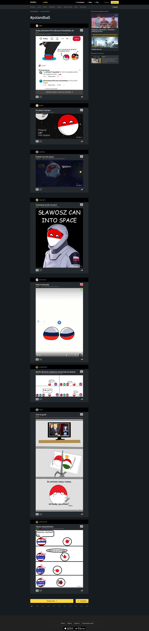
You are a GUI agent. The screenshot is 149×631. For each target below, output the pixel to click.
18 (54, 606)
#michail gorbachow (56, 417)
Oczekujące (81, 2)
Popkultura (38, 158)
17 (59, 606)
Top (97, 2)
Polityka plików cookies (88, 623)
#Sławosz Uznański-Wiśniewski (58, 158)
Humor (39, 7)
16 (65, 606)
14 (76, 606)
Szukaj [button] (116, 7)
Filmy (90, 2)
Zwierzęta (32, 7)
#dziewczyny (48, 528)
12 (87, 606)
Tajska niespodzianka (44, 527)
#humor (37, 33)
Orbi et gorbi (41, 415)
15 (70, 606)
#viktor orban (48, 417)
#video (52, 286)
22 (31, 606)
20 (42, 606)
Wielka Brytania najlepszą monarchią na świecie (55, 372)
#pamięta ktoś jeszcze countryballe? (43, 34)
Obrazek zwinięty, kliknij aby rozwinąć (58, 92)
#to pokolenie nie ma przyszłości (62, 33)
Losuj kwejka (83, 601)
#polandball (42, 33)
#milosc (53, 528)
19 (48, 606)
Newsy (76, 7)
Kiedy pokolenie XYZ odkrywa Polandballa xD (55, 30)
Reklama (69, 623)
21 (37, 606)
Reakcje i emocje (68, 7)
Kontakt (63, 623)
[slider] (50, 355)
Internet (37, 112)
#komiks (55, 373)
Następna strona (51, 601)
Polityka (59, 7)
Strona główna (34, 11)
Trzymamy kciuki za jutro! (46, 205)
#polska (42, 112)
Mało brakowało (42, 285)
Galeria (45, 7)
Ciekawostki (52, 7)
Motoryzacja (83, 7)
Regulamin (77, 623)
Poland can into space (45, 157)
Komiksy (37, 373)
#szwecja (47, 373)
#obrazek (43, 373)
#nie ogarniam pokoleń (50, 33)
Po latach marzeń (43, 110)
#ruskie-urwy (56, 286)
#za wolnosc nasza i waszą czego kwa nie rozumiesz (71, 417)
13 (81, 606)
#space (49, 158)
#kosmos (52, 112)
